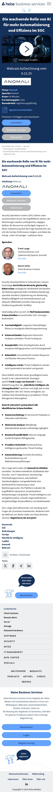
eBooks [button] (26, 681)
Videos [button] (41, 676)
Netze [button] (7, 646)
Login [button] (26, 735)
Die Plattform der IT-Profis (11, 146)
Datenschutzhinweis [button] (18, 773)
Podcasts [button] (13, 676)
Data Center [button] (11, 657)
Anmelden (16, 122)
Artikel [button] (28, 676)
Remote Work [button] (10, 617)
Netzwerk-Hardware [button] (13, 630)
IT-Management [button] (13, 652)
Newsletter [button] (26, 727)
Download (16, 137)
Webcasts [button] (36, 671)
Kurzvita (22, 258)
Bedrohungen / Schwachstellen (15, 149)
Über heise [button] (27, 779)
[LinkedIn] (26, 784)
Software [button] (10, 635)
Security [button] (9, 641)
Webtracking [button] (38, 773)
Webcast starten (16, 129)
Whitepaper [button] (18, 671)
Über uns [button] (41, 779)
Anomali (13, 89)
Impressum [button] (13, 779)
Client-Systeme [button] (11, 613)
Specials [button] (9, 662)
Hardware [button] (10, 608)
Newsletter (26, 595)
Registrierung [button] (26, 743)
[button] (23, 10)
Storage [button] (7, 626)
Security (26, 146)
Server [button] (7, 621)
